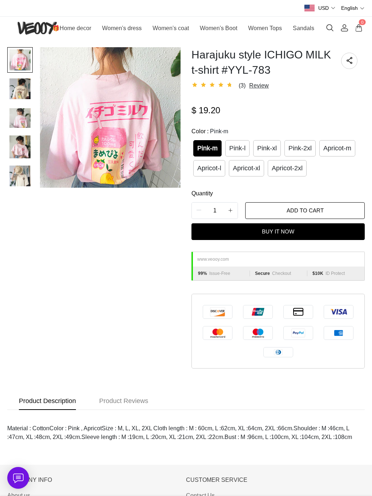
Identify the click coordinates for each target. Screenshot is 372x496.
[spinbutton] (214, 210)
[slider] (213, 85)
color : (209, 131)
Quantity (202, 193)
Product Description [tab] (47, 400)
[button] (327, 8)
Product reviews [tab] (123, 400)
